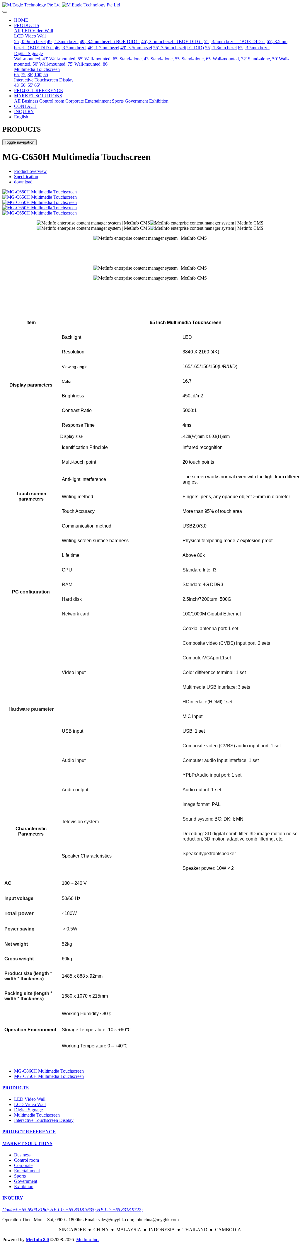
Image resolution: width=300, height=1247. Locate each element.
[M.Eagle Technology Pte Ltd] (150, 5)
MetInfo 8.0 (37, 1239)
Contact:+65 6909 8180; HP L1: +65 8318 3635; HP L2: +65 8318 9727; (72, 1209)
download (23, 181)
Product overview (30, 171)
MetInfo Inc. (87, 1239)
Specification (26, 176)
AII (17, 30)
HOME (21, 20)
